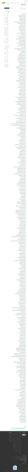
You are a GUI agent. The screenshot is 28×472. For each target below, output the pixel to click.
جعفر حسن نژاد (6, 52)
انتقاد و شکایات (10, 438)
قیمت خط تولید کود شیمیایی (6, 39)
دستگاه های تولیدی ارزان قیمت (6, 14)
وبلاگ (21, 2)
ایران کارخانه (25, 1)
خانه (26, 2)
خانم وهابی (6, 64)
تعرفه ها (11, 437)
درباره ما (11, 434)
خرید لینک (11, 441)
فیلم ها (15, 2)
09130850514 (23, 460)
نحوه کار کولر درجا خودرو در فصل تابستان (6, 21)
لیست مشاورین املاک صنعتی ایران (6, 62)
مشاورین (18, 2)
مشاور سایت (6, 56)
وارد (18, 428)
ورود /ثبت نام (7, 2)
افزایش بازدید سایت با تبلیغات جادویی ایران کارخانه (6, 50)
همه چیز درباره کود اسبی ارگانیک (6, 30)
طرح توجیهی (10, 440)
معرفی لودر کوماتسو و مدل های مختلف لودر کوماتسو (6, 18)
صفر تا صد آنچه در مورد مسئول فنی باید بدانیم (6, 27)
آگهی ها (24, 2)
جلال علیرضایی (6, 47)
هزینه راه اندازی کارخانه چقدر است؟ (6, 24)
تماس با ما (12, 2)
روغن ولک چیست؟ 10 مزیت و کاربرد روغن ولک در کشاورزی (6, 42)
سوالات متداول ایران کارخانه (10, 436)
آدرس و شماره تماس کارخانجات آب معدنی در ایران (6, 36)
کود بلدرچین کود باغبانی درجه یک (6, 33)
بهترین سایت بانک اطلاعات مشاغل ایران (6, 58)
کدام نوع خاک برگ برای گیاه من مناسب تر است (6, 66)
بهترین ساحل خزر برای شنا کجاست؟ (6, 54)
